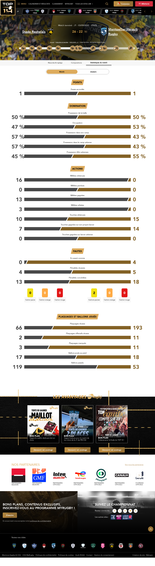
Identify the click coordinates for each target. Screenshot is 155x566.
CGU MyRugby (28, 555)
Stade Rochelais (33, 31)
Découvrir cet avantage (43, 450)
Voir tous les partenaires (134, 465)
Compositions (76, 62)
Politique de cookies (66, 555)
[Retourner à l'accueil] (7, 7)
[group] (35, 11)
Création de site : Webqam (143, 555)
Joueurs (93, 71)
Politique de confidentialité (46, 555)
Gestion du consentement (104, 555)
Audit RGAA (80, 555)
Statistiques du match (98, 62)
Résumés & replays (55, 62)
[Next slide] (151, 11)
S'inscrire (9, 515)
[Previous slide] (144, 11)
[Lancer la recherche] (106, 4)
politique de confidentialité (40, 521)
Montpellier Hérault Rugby (122, 31)
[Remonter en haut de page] (150, 529)
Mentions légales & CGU (11, 555)
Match (61, 71)
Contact (89, 555)
